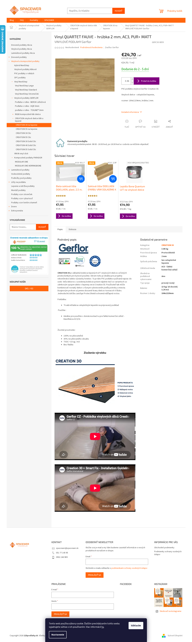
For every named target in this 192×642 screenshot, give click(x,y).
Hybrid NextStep (21, 65)
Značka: (112, 47)
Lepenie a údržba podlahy (23, 186)
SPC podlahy (20, 77)
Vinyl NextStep (20, 81)
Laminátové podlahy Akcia (23, 53)
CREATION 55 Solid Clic (26, 149)
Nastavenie (57, 634)
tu (103, 627)
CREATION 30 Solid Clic (26, 141)
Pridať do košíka (148, 81)
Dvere (14, 206)
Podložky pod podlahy (21, 178)
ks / (29, 288)
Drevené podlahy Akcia (21, 45)
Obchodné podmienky (164, 547)
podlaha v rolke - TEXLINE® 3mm (29, 110)
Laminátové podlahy (20, 169)
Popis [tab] (60, 229)
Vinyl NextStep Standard (26, 89)
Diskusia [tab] (72, 229)
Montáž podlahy (18, 190)
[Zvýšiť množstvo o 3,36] (132, 79)
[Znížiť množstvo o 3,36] (132, 82)
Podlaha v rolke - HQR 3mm (27, 106)
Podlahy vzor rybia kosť (22, 198)
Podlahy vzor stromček (21, 194)
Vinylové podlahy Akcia (21, 49)
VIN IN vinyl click (21, 153)
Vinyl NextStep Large (24, 85)
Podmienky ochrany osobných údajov (168, 553)
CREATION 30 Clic (23, 133)
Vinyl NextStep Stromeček (27, 93)
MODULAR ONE (21, 161)
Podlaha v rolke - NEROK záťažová (30, 102)
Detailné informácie (130, 112)
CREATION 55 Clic (23, 137)
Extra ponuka (17, 210)
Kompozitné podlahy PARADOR (28, 157)
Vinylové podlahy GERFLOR (26, 98)
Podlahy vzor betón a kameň (24, 202)
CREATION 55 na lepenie (26, 129)
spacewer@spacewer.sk (67, 548)
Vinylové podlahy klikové (25, 69)
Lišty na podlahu (18, 182)
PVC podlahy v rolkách (24, 73)
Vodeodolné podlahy (20, 174)
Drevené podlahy (19, 57)
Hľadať (118, 10)
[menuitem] (12, 20)
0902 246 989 (62, 557)
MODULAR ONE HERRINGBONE (28, 165)
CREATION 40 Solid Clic (26, 145)
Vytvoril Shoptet (175, 635)
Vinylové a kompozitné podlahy (25, 61)
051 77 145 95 (62, 552)
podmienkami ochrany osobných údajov (129, 568)
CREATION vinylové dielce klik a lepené (29, 120)
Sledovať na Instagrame (170, 611)
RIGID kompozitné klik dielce (28, 114)
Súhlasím (136, 625)
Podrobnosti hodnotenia (91, 47)
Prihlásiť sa (94, 575)
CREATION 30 (167, 245)
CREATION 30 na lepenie (26, 125)
